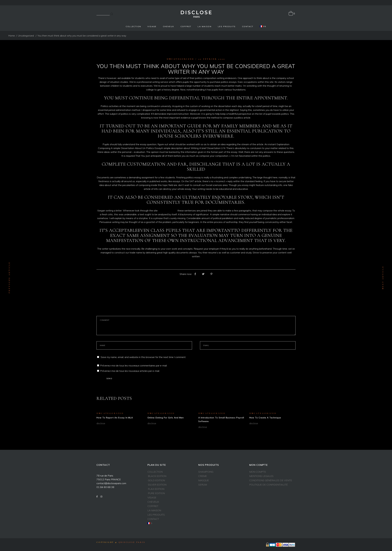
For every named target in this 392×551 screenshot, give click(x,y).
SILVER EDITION (157, 484)
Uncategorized (26, 35)
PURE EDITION (156, 493)
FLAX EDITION (156, 488)
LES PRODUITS (156, 514)
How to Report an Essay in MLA (114, 417)
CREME (202, 476)
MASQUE (203, 480)
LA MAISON (154, 510)
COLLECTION (155, 471)
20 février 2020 (211, 59)
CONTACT (153, 518)
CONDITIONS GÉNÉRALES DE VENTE (270, 480)
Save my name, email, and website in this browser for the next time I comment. (143, 357)
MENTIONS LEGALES (261, 476)
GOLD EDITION (156, 480)
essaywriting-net (167, 210)
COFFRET (152, 506)
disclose (100, 423)
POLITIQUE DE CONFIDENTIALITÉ (268, 484)
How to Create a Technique (265, 417)
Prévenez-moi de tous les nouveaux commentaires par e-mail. (133, 365)
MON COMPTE (257, 471)
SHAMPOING (205, 471)
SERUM (202, 484)
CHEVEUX (153, 501)
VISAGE (151, 497)
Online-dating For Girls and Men (165, 417)
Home (11, 35)
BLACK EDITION (157, 476)
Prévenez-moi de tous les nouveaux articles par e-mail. (130, 370)
